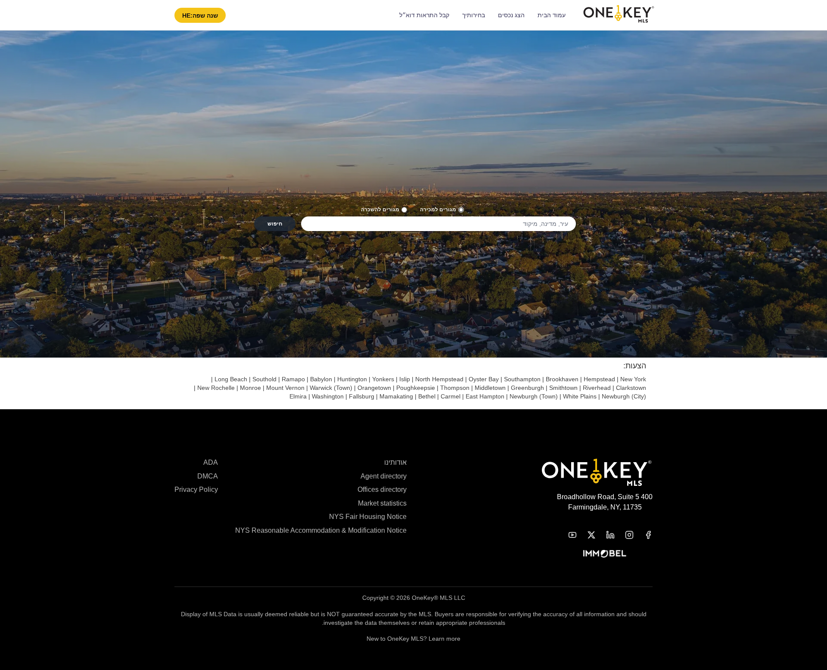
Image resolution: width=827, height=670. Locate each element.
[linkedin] (605, 534)
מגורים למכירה (438, 210)
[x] (586, 534)
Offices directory (382, 489)
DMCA (207, 476)
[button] (200, 15)
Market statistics (382, 503)
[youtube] (567, 534)
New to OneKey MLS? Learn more (413, 638)
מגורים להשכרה (380, 210)
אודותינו (395, 462)
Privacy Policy (196, 489)
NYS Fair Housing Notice (368, 516)
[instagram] (624, 534)
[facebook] (643, 534)
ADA (210, 462)
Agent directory (384, 476)
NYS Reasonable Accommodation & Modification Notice (321, 530)
